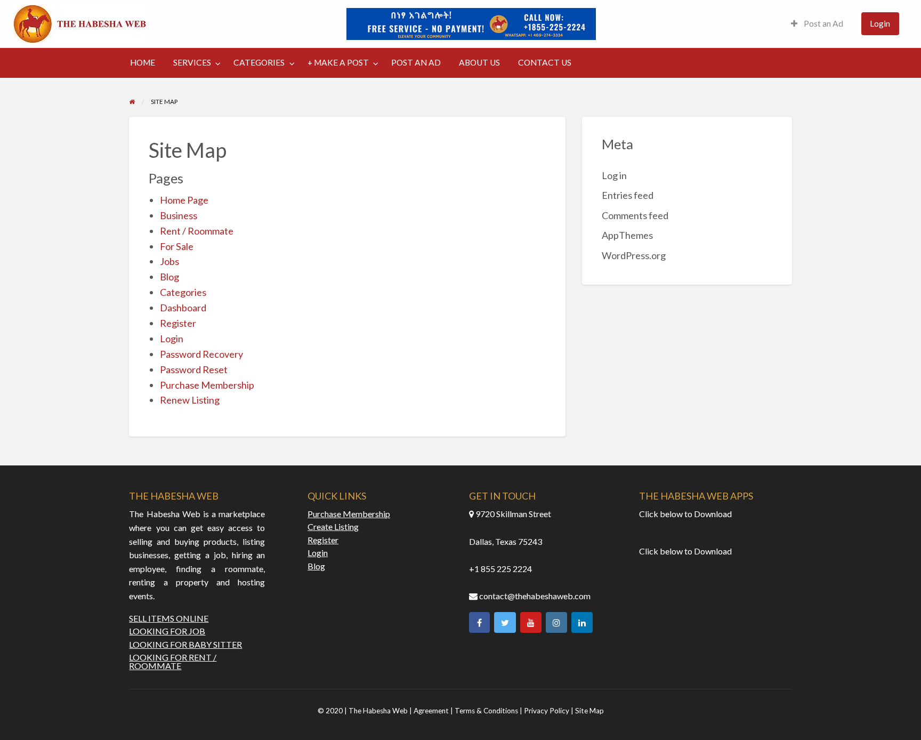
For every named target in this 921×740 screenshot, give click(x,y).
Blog (169, 277)
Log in (614, 175)
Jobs (169, 261)
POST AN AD (416, 62)
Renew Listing (190, 400)
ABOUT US (479, 62)
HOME (142, 62)
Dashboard (183, 307)
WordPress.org (634, 255)
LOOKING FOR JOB (167, 631)
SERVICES (192, 62)
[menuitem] (817, 24)
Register (178, 323)
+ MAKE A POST (338, 62)
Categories (183, 292)
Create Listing (333, 526)
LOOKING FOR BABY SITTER (185, 644)
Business (178, 215)
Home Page (184, 200)
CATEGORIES (259, 62)
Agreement (432, 710)
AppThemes (627, 235)
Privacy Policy (546, 710)
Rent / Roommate (196, 231)
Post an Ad (822, 23)
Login (880, 23)
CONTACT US (544, 62)
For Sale (176, 246)
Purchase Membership (207, 385)
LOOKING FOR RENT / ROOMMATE (172, 661)
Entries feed (627, 195)
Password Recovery (201, 354)
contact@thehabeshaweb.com (535, 596)
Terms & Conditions (486, 710)
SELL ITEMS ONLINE (168, 618)
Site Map (589, 710)
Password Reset (194, 369)
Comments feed (635, 215)
